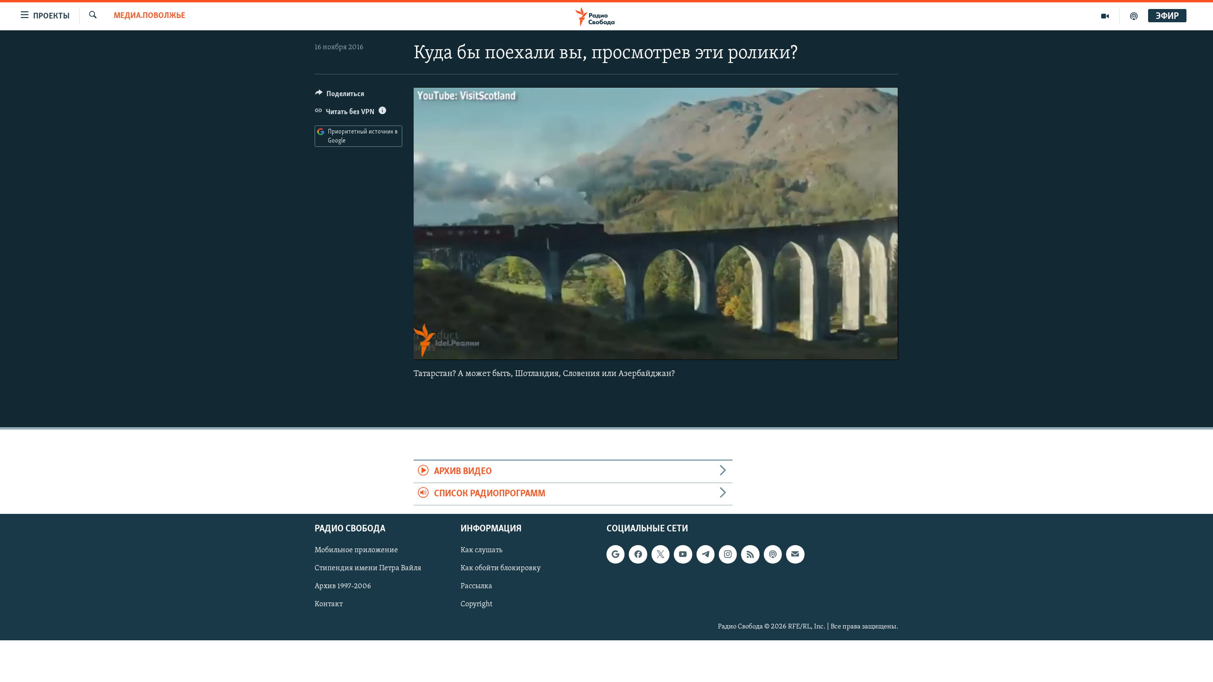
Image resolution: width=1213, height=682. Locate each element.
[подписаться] (795, 555)
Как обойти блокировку (501, 569)
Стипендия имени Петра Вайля (368, 569)
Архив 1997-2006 (343, 587)
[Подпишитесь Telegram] (706, 555)
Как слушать (481, 551)
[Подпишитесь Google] (615, 555)
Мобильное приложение (356, 551)
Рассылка (476, 587)
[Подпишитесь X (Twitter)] (661, 555)
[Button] (339, 96)
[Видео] (1105, 16)
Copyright (476, 605)
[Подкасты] (773, 555)
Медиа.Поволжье (149, 16)
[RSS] (750, 555)
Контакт (329, 605)
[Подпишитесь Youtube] (683, 555)
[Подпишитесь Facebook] (638, 555)
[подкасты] (1134, 16)
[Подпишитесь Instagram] (728, 555)
